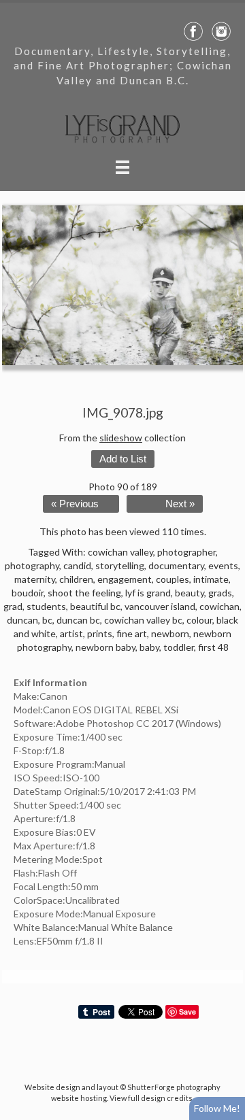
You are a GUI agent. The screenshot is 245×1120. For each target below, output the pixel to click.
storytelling (119, 565)
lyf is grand (148, 592)
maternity (34, 579)
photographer (186, 552)
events (223, 565)
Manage (227, 7)
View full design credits (151, 1097)
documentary (176, 565)
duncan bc (78, 620)
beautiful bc (95, 606)
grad (12, 606)
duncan (22, 620)
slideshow (120, 437)
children (76, 579)
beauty (189, 592)
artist (71, 633)
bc (47, 620)
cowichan (219, 606)
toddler (178, 647)
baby (149, 647)
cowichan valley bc (143, 620)
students (46, 606)
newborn (170, 633)
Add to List (122, 459)
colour (199, 620)
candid (77, 565)
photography (32, 565)
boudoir (28, 592)
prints (99, 633)
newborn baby (105, 647)
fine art (131, 633)
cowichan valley (120, 552)
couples (172, 579)
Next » (180, 503)
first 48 (213, 647)
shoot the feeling (84, 592)
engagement (124, 579)
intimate (211, 579)
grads (220, 592)
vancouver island (160, 606)
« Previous (75, 503)
